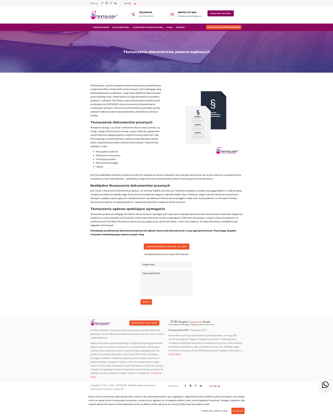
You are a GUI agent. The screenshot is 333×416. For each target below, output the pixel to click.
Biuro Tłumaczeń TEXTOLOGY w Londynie (138, 354)
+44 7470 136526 (146, 16)
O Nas (169, 27)
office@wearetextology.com (190, 16)
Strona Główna (101, 27)
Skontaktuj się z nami (144, 323)
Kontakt (180, 27)
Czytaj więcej (174, 354)
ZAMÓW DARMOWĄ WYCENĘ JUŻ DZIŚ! (166, 246)
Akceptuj (238, 410)
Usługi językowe (120, 27)
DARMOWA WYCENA (220, 13)
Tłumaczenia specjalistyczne (147, 27)
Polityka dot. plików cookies (214, 410)
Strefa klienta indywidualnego (223, 27)
